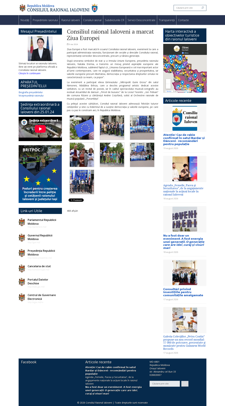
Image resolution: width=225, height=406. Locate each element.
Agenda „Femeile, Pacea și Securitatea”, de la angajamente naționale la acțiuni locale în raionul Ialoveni (183, 189)
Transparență (167, 20)
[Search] (202, 8)
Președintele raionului (45, 20)
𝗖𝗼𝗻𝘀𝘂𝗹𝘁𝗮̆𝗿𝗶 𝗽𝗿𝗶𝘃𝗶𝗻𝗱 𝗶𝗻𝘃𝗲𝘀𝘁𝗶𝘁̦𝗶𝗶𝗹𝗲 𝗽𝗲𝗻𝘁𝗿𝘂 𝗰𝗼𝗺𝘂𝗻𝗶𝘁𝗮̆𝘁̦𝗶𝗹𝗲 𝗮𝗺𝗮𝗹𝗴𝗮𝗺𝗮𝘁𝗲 (183, 292)
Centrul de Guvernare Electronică (42, 297)
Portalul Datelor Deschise (38, 281)
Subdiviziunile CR (114, 20)
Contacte (183, 20)
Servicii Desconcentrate (141, 20)
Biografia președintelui (30, 92)
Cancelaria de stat (39, 266)
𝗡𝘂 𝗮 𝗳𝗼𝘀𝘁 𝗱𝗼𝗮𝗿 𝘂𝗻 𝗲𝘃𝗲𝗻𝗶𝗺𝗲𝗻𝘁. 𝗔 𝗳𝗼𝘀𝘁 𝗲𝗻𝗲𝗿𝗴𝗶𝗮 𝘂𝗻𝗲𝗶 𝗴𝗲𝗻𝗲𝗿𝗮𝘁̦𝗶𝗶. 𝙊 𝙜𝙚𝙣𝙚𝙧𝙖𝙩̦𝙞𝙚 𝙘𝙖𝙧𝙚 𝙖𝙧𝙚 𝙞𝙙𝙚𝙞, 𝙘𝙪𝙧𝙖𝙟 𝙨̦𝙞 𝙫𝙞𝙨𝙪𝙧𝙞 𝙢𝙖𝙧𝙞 (184, 242)
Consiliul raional (92, 20)
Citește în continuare (30, 73)
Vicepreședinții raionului (31, 95)
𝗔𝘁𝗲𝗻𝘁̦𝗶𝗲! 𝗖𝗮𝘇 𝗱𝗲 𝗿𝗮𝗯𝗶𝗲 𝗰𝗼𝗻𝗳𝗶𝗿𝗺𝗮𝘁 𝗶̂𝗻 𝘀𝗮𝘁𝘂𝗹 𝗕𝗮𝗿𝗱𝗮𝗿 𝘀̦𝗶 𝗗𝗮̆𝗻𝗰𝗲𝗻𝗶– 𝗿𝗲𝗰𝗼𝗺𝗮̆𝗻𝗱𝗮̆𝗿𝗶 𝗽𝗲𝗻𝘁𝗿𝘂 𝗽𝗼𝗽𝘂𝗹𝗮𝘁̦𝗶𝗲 (184, 139)
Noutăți (24, 20)
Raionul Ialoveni (70, 20)
